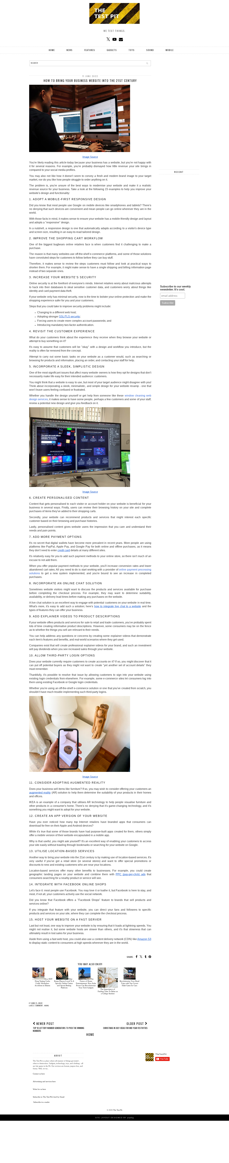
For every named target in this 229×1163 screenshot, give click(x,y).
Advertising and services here (44, 1081)
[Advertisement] (179, 110)
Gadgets (112, 50)
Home (52, 50)
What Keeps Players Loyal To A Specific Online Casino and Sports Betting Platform (64, 983)
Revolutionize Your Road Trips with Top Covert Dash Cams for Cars (129, 983)
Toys (132, 50)
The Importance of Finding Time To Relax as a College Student (108, 991)
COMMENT (39, 1005)
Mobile (170, 50)
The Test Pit (117, 1110)
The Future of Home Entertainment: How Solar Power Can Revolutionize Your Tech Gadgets (86, 983)
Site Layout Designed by (114, 1118)
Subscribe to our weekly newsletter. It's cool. (175, 288)
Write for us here (39, 1089)
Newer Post (58, 1026)
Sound (150, 50)
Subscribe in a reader (41, 1102)
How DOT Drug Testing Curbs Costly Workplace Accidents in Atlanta (43, 982)
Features (89, 50)
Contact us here (39, 1074)
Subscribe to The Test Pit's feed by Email (48, 1097)
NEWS (70, 50)
